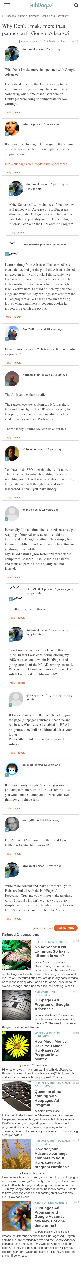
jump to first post (43, 928)
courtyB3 (28, 820)
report (17, 112)
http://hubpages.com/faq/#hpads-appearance (36, 163)
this (38, 188)
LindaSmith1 (30, 244)
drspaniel (28, 49)
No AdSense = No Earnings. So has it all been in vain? (52, 951)
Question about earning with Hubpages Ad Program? (49, 1098)
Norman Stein (31, 374)
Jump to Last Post (28, 41)
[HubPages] (40, 5)
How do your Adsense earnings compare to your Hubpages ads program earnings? (52, 1158)
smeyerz (27, 764)
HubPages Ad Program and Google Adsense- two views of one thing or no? (50, 1217)
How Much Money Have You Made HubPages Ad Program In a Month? (51, 1050)
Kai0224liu (29, 329)
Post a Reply (65, 927)
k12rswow (29, 449)
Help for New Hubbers (51, 941)
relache (27, 124)
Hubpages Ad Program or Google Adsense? (52, 1004)
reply (8, 112)
